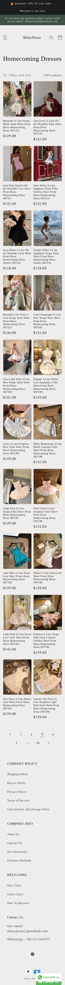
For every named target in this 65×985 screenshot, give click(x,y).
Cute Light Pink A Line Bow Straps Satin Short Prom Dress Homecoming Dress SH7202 (16, 385)
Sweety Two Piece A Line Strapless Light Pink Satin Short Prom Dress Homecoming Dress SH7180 (46, 705)
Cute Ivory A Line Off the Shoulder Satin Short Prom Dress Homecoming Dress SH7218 (47, 127)
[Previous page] (10, 734)
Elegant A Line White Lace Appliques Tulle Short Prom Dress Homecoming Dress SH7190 (45, 385)
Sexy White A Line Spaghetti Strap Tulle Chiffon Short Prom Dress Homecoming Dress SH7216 (45, 192)
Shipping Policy (17, 774)
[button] (5, 37)
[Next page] (48, 743)
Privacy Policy (16, 792)
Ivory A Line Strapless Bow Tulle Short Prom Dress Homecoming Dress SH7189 (16, 449)
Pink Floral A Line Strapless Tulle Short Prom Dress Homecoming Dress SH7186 (45, 515)
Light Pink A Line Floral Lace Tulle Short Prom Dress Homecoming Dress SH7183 (17, 639)
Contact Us (14, 843)
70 (37, 743)
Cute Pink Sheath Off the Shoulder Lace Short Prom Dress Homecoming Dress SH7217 (17, 192)
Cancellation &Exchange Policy (28, 809)
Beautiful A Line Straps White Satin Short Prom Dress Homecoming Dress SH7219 (17, 126)
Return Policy (16, 783)
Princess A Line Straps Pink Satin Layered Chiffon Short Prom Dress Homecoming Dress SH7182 (46, 640)
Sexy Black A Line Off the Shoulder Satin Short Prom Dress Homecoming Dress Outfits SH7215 (17, 256)
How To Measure (18, 903)
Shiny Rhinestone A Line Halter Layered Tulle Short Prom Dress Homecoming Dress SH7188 (47, 450)
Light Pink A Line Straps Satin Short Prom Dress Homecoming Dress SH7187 (17, 513)
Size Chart (14, 885)
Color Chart (15, 894)
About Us (13, 834)
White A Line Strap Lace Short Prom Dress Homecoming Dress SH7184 (47, 578)
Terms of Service (18, 800)
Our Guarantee (17, 851)
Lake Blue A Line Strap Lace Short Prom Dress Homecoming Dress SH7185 (16, 578)
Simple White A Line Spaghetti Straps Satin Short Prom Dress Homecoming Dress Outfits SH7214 (46, 256)
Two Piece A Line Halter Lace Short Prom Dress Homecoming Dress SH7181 (17, 704)
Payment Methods (19, 860)
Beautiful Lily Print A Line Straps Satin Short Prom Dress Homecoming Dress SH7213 (16, 321)
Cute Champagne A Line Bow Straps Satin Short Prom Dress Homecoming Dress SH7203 (47, 321)
